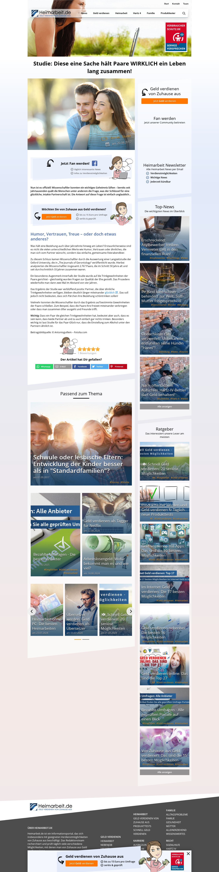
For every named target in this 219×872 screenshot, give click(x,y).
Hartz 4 (175, 398)
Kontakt (176, 4)
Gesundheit (173, 822)
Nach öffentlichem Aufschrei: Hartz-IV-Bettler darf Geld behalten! (163, 390)
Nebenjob (106, 845)
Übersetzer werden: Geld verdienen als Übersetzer (78, 621)
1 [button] (77, 639)
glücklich (110, 292)
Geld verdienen (69, 569)
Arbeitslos (164, 398)
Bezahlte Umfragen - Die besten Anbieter (54, 556)
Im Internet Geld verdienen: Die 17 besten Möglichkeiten (162, 591)
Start (166, 4)
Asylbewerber (158, 257)
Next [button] (130, 611)
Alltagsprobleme (177, 814)
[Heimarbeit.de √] (51, 13)
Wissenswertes (175, 834)
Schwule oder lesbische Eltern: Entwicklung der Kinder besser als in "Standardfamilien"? (78, 464)
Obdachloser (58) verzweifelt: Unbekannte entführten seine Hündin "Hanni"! (162, 340)
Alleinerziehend (176, 830)
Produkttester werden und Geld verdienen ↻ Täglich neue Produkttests (164, 509)
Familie (170, 818)
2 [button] (85, 639)
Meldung (183, 304)
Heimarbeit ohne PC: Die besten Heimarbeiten (46, 624)
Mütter (170, 826)
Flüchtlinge (173, 257)
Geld (152, 559)
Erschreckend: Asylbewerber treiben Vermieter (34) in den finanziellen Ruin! (159, 246)
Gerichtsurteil (159, 304)
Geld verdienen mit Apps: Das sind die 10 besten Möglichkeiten (163, 550)
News (185, 257)
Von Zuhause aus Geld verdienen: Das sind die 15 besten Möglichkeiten (164, 755)
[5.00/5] (80, 349)
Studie (126, 136)
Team (185, 4)
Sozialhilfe (173, 845)
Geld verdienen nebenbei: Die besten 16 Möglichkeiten (163, 632)
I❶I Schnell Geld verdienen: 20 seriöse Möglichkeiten (114, 621)
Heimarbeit (71, 573)
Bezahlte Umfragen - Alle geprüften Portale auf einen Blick (162, 714)
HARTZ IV (171, 848)
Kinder (172, 304)
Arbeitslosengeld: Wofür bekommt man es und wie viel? (106, 563)
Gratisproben (181, 518)
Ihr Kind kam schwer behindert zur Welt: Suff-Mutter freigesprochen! (162, 296)
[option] (47, 611)
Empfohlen (51, 569)
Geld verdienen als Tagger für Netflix (106, 523)
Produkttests (142, 826)
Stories (115, 137)
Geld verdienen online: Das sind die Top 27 (164, 676)
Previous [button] (32, 611)
